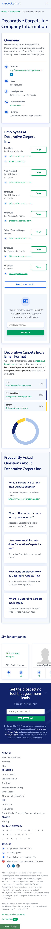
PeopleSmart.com (11, 735)
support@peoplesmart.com (19, 848)
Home (4, 12)
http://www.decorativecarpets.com (25, 70)
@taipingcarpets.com (18, 273)
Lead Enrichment (9, 779)
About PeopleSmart (11, 757)
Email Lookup (8, 792)
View (38, 150)
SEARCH (25, 332)
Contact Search (9, 774)
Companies (15, 12)
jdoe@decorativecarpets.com (19, 396)
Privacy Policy (13, 732)
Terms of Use (40, 729)
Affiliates (6, 762)
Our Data (6, 783)
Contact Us (7, 804)
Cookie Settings (10, 927)
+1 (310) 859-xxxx (17, 105)
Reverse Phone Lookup (12, 787)
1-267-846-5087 (14, 853)
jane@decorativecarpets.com (18, 385)
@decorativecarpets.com (20, 156)
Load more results (25, 285)
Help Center (7, 809)
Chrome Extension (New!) (13, 796)
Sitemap (5, 821)
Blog (4, 766)
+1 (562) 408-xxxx (16, 161)
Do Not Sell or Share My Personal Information (23, 813)
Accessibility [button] (7, 919)
